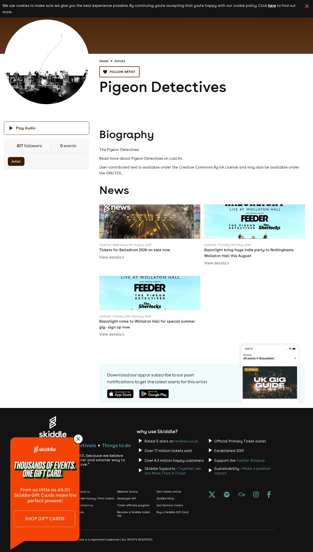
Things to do (116, 445)
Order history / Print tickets (96, 498)
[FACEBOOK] (269, 495)
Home (103, 61)
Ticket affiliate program (133, 505)
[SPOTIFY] (226, 495)
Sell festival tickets (169, 505)
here (272, 5)
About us (84, 491)
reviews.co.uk (186, 441)
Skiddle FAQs (165, 498)
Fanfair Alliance (250, 460)
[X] (212, 495)
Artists (119, 61)
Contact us (85, 505)
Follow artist (122, 71)
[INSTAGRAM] (256, 495)
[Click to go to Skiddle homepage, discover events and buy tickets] (52, 427)
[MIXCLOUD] (241, 495)
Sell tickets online (168, 491)
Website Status (127, 491)
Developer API (126, 498)
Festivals (85, 445)
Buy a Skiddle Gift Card (172, 512)
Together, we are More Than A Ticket (173, 470)
